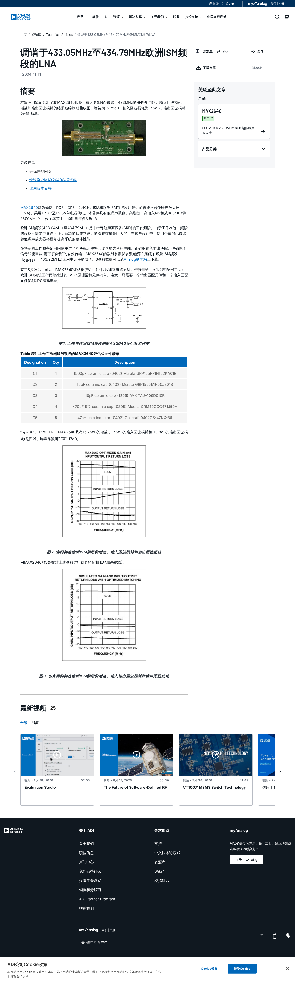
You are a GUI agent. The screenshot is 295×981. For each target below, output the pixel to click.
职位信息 (86, 852)
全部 (23, 723)
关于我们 (86, 843)
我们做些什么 (90, 871)
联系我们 (86, 908)
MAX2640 (29, 207)
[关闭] (288, 968)
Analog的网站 (135, 259)
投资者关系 (88, 880)
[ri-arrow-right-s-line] (280, 771)
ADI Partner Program (97, 899)
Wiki (158, 871)
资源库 (159, 862)
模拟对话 (161, 880)
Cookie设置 (209, 968)
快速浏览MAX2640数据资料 (53, 180)
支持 (158, 843)
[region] (147, 969)
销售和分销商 (90, 889)
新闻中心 (86, 862)
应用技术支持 (41, 188)
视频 (35, 723)
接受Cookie (242, 968)
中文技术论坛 (165, 852)
